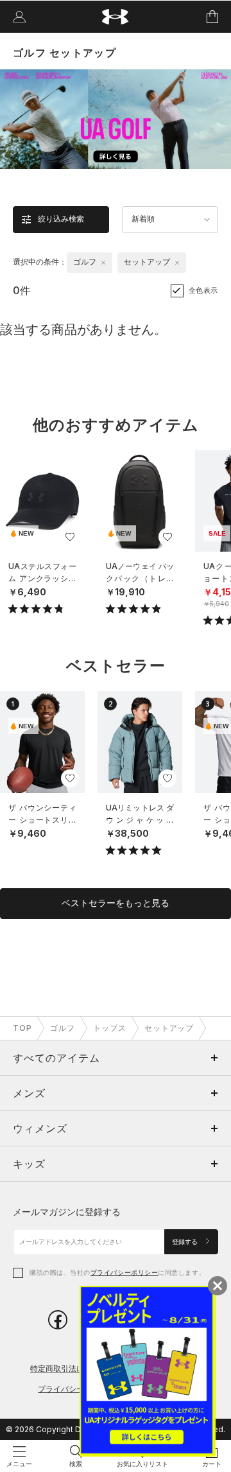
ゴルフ (62, 1028)
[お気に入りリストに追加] (70, 537)
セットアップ (169, 1028)
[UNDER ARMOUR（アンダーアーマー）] (115, 17)
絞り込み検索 (61, 219)
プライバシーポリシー (124, 1272)
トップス (109, 1028)
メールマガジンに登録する (67, 1211)
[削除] (103, 263)
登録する (186, 1241)
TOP (22, 1028)
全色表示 (203, 290)
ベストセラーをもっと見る (115, 903)
